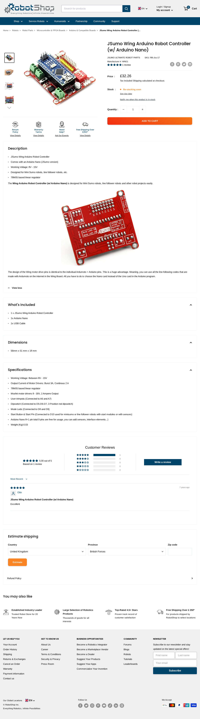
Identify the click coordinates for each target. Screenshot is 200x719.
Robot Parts (27, 30)
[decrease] (123, 109)
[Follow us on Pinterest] (98, 705)
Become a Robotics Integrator (92, 644)
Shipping (7, 654)
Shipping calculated (142, 80)
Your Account (10, 644)
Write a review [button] (163, 462)
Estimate (17, 562)
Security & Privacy (50, 659)
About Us (46, 644)
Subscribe (175, 670)
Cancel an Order (11, 664)
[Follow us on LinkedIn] (116, 705)
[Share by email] (190, 64)
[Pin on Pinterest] (178, 64)
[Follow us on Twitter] (86, 705)
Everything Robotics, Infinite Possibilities (21, 708)
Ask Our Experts (62, 135)
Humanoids (60, 21)
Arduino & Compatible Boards (82, 30)
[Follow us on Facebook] (80, 705)
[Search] (126, 8)
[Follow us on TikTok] (110, 705)
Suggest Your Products (88, 659)
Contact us (8, 678)
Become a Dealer (86, 654)
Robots (15, 30)
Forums (128, 644)
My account (163, 10)
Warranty (7, 668)
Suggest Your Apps (86, 664)
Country (12, 544)
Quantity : (112, 109)
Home (5, 30)
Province (93, 544)
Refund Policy (14, 578)
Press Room (47, 664)
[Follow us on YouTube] (104, 705)
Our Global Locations (12, 700)
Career (44, 649)
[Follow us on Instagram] (92, 705)
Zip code (172, 544)
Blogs (126, 649)
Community (99, 21)
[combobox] (91, 8)
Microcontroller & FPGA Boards (51, 30)
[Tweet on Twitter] (184, 64)
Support (115, 21)
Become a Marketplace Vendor (92, 649)
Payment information (13, 673)
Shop (17, 21)
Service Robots (37, 21)
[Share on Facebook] (172, 64)
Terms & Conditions (51, 654)
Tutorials (128, 659)
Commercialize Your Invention (92, 668)
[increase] (142, 109)
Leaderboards (131, 664)
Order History (10, 649)
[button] (9, 108)
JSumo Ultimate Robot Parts (123, 57)
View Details (15, 135)
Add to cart (150, 121)
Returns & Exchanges (14, 659)
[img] (17, 487)
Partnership (81, 21)
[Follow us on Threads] (122, 705)
